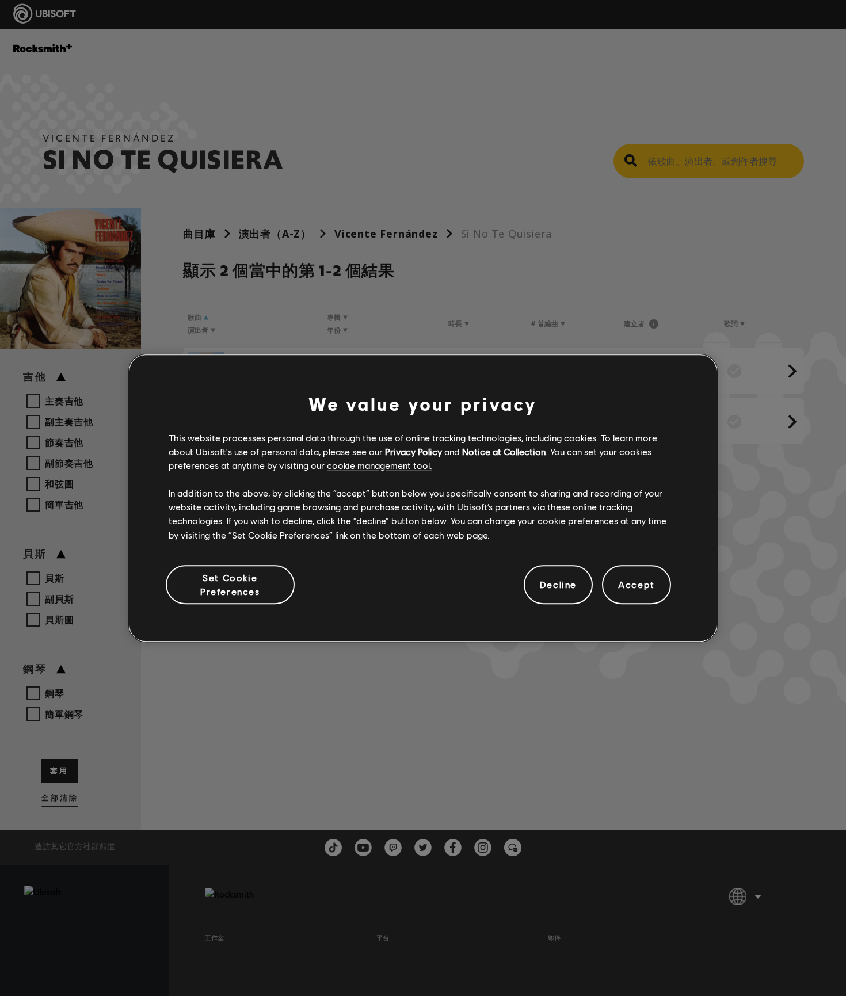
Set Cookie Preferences (230, 584)
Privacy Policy (413, 451)
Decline (558, 584)
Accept (636, 584)
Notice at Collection (504, 451)
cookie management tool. (379, 465)
